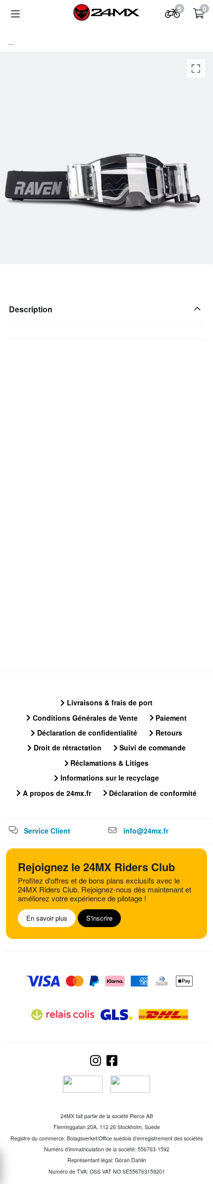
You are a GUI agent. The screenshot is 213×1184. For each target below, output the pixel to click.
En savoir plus (46, 918)
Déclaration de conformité (152, 793)
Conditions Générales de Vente (84, 718)
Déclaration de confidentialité (86, 733)
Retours (168, 733)
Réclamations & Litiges (108, 763)
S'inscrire (99, 918)
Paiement (170, 718)
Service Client (47, 831)
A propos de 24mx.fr (56, 793)
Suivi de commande (151, 747)
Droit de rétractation (67, 747)
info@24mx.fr (145, 831)
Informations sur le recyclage (108, 778)
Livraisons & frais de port (109, 702)
